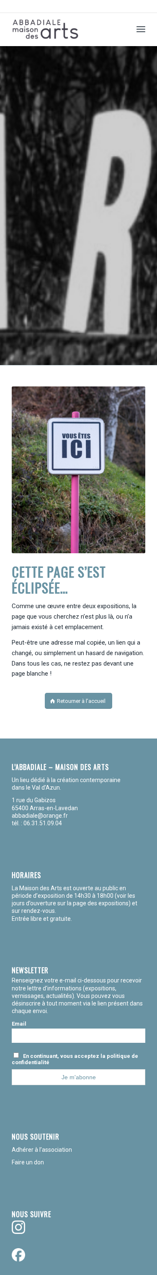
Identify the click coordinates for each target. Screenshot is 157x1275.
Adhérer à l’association (42, 1149)
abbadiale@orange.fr (40, 815)
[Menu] (140, 29)
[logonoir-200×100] (65, 29)
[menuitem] (140, 29)
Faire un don (28, 1162)
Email (19, 1024)
